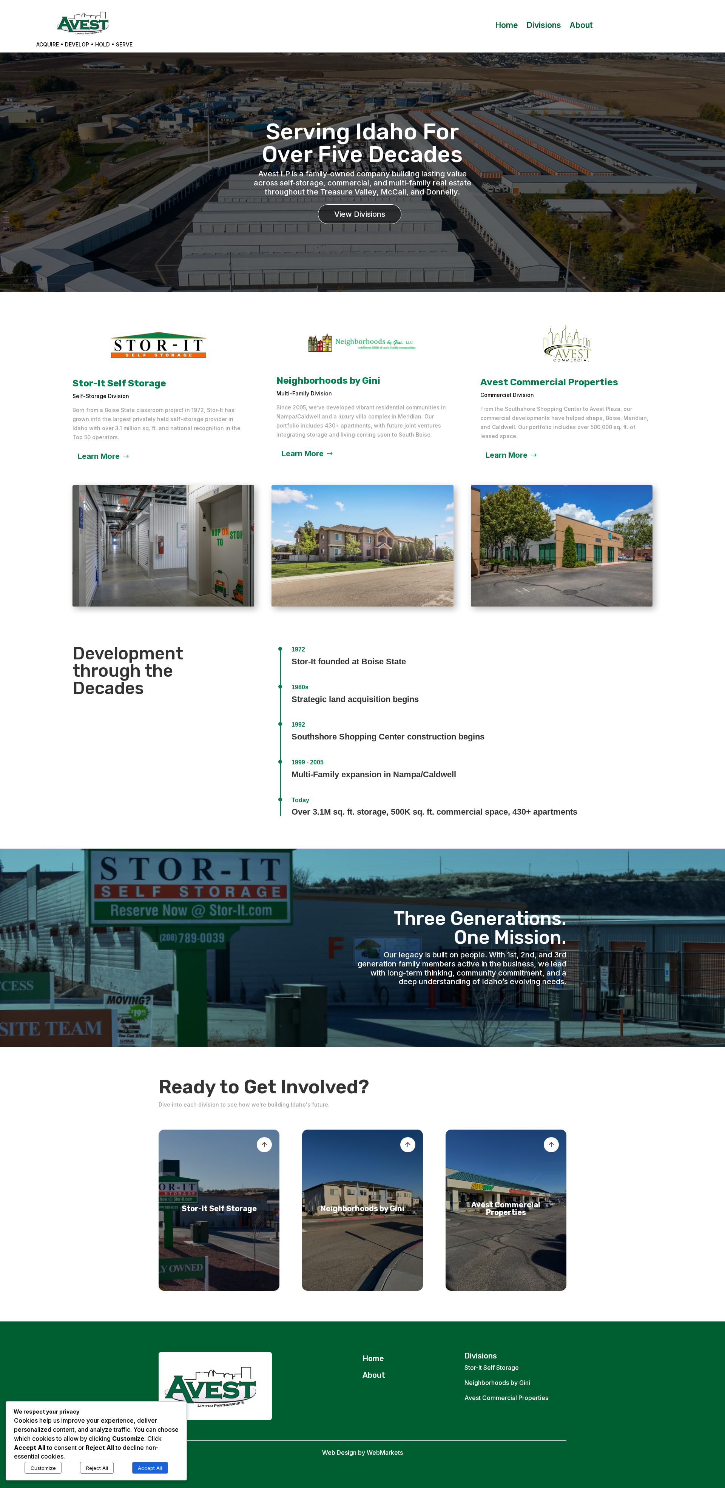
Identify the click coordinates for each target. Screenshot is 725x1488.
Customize (43, 1468)
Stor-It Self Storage (491, 1367)
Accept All (150, 1468)
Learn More (99, 456)
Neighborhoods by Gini (497, 1382)
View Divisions (359, 214)
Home (506, 26)
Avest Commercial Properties (506, 1398)
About (581, 26)
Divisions (543, 26)
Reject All (97, 1468)
